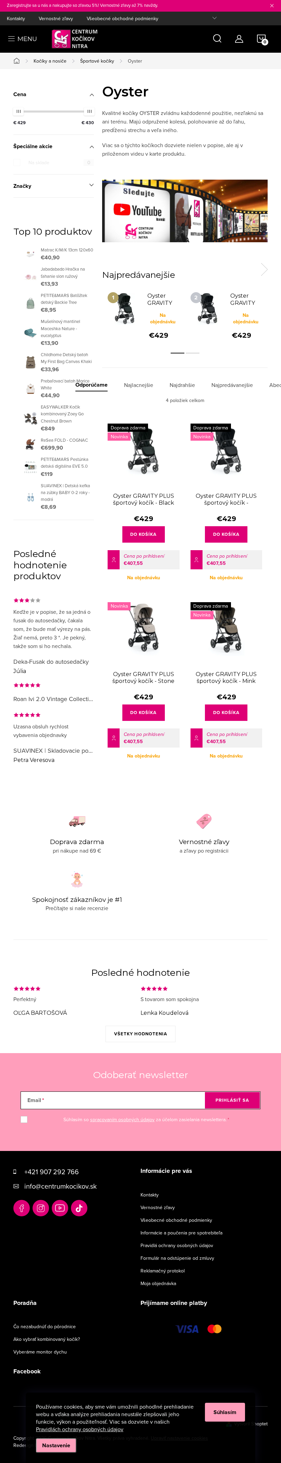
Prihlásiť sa (232, 1100)
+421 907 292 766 (51, 1172)
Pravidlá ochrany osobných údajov (176, 1245)
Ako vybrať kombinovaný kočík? (46, 1339)
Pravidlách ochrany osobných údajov (79, 1429)
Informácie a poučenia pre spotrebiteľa (181, 1232)
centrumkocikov (41, 1208)
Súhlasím (224, 1412)
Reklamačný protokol (162, 1270)
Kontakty (16, 18)
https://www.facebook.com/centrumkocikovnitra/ (21, 1208)
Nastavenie (56, 1445)
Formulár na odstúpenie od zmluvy (177, 1258)
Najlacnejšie (138, 385)
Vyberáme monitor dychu (40, 1352)
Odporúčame (91, 385)
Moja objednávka (158, 1283)
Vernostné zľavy (56, 18)
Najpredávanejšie (232, 385)
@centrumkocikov (79, 1208)
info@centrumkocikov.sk (60, 1186)
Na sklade (59, 162)
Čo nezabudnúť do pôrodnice (44, 1326)
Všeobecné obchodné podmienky (122, 18)
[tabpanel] (143, 315)
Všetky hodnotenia (140, 1034)
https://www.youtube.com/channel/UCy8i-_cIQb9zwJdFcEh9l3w (60, 1208)
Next (264, 269)
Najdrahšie (182, 385)
